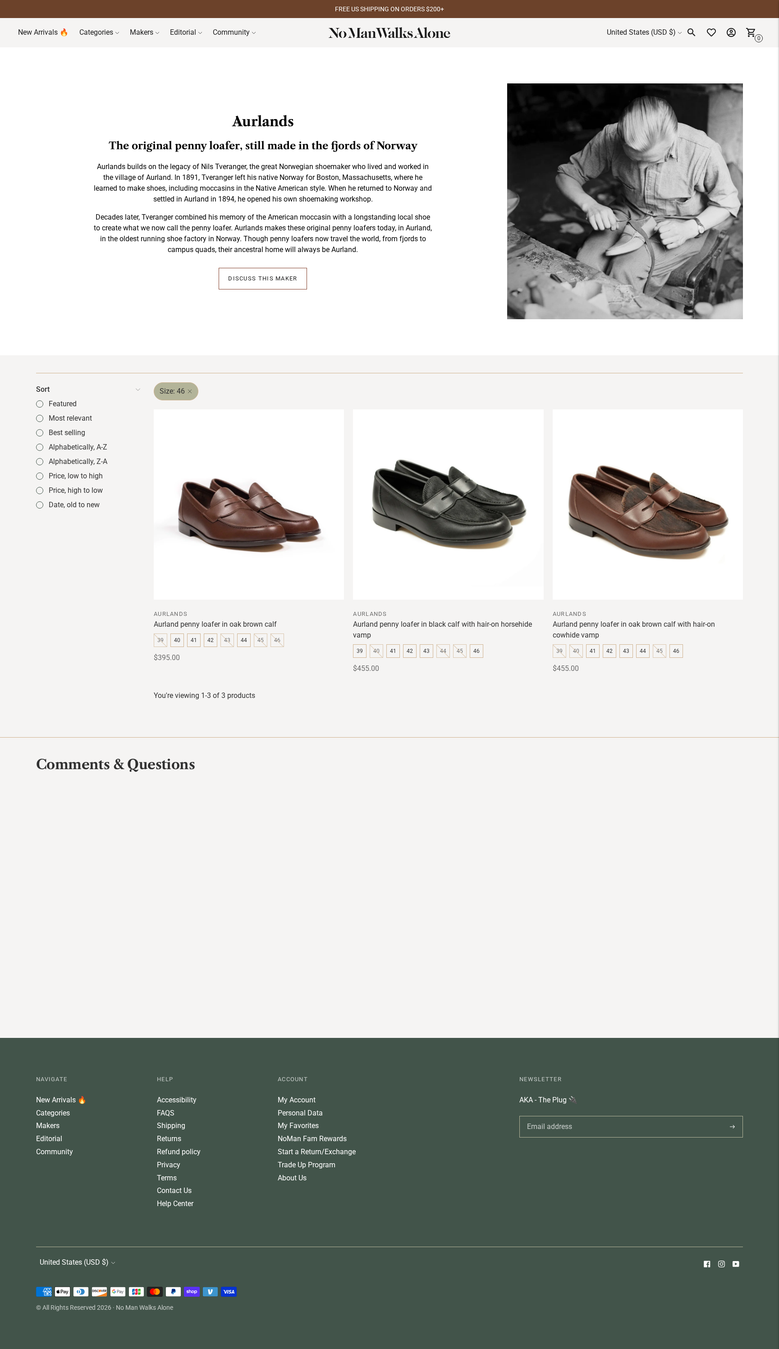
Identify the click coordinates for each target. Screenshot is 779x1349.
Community (231, 32)
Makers (141, 32)
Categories (96, 32)
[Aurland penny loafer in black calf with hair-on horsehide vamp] (448, 504)
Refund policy (179, 1151)
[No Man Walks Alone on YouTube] (735, 1265)
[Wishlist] (711, 32)
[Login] (731, 32)
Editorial (183, 32)
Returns (169, 1138)
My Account (297, 1100)
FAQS (165, 1113)
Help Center (175, 1203)
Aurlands (171, 613)
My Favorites (298, 1125)
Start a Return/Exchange (317, 1151)
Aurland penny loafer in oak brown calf (215, 624)
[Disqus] (389, 904)
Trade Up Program (306, 1165)
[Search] (691, 32)
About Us (292, 1178)
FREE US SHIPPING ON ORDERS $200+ (389, 9)
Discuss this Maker (262, 278)
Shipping (171, 1125)
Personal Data (300, 1113)
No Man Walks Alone (144, 1307)
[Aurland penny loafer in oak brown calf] (249, 504)
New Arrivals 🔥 (43, 32)
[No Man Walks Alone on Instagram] (721, 1265)
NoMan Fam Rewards (312, 1138)
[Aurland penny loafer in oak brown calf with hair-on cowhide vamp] (648, 504)
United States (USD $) (641, 32)
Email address (548, 1116)
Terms (167, 1178)
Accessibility (177, 1100)
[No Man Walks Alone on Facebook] (706, 1265)
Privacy (168, 1165)
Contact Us (174, 1190)
